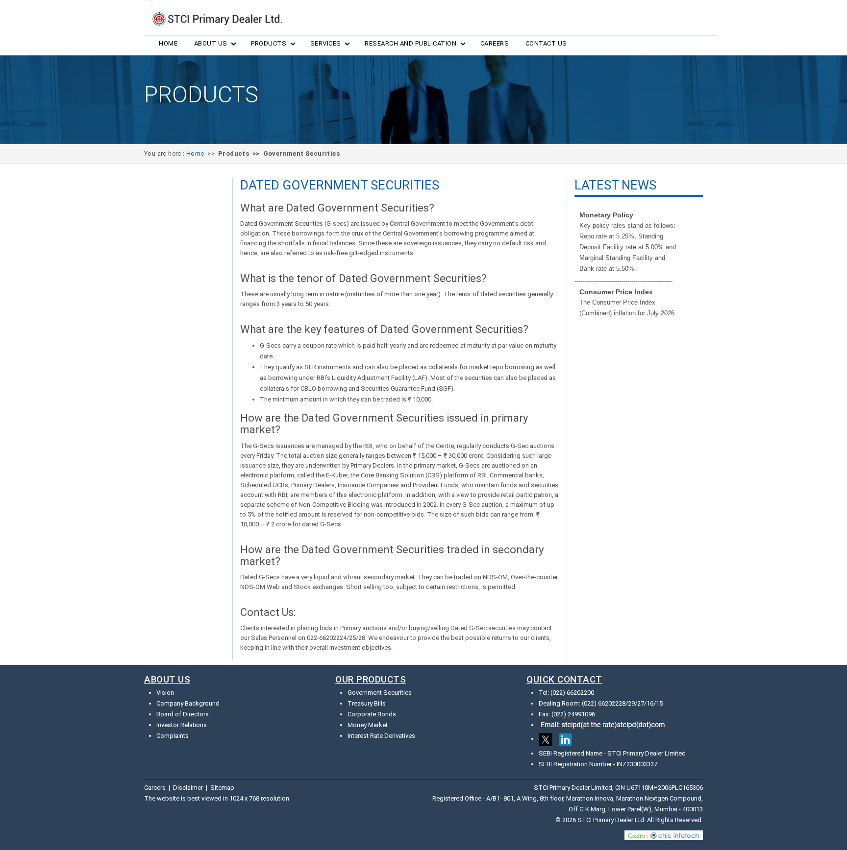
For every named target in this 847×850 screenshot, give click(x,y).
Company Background (188, 703)
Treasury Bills (367, 703)
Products (268, 43)
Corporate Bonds (372, 714)
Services (325, 43)
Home (168, 43)
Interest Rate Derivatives (381, 735)
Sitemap (222, 787)
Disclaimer (188, 787)
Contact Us (546, 43)
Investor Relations (181, 725)
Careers (494, 43)
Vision (165, 692)
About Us (210, 43)
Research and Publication (410, 43)
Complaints (172, 735)
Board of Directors (182, 714)
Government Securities (380, 692)
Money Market (368, 725)
